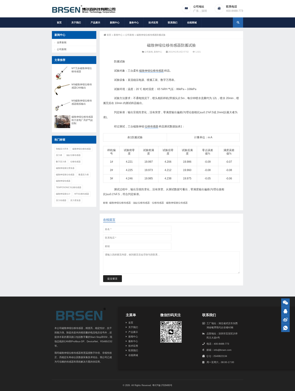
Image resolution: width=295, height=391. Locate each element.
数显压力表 (84, 174)
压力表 (59, 155)
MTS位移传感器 (81, 194)
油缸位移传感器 (141, 202)
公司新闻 (129, 35)
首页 (59, 22)
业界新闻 (61, 42)
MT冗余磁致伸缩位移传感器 (82, 70)
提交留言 (112, 278)
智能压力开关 (62, 149)
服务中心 (134, 22)
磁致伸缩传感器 (63, 181)
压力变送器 (75, 200)
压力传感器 (61, 200)
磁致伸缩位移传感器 (151, 70)
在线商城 (192, 22)
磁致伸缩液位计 (63, 194)
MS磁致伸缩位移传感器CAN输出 (82, 86)
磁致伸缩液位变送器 (65, 168)
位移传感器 (151, 126)
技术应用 (153, 22)
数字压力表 (61, 161)
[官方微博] (285, 319)
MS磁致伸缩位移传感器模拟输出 (82, 102)
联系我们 (172, 22)
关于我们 (76, 22)
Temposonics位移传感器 (68, 187)
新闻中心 (115, 22)
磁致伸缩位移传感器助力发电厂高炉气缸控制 (82, 120)
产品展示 (95, 22)
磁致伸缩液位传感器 (177, 202)
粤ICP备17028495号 (162, 385)
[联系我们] (285, 311)
